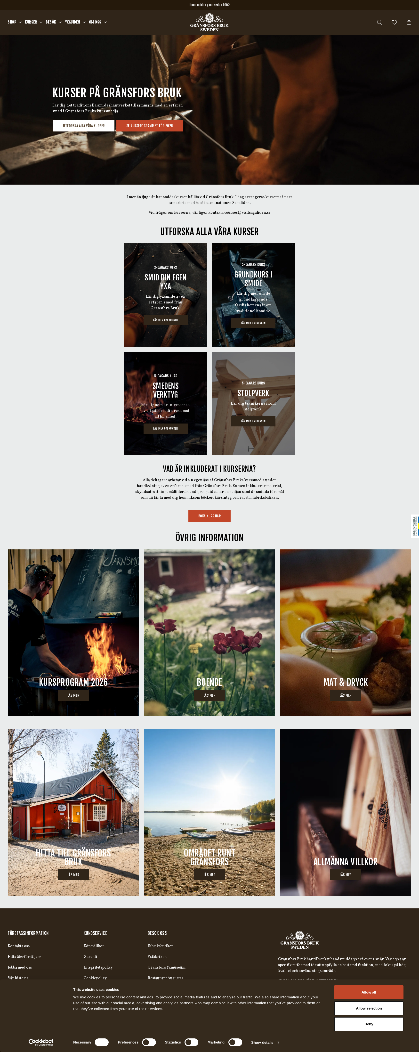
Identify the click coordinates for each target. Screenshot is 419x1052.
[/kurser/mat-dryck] (345, 632)
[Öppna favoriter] (394, 22)
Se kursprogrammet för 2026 (149, 126)
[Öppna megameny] (20, 22)
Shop (12, 22)
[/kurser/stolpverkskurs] (253, 403)
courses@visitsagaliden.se (247, 212)
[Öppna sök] (379, 22)
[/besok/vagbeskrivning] (73, 812)
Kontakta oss (19, 946)
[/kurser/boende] (209, 632)
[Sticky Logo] (415, 526)
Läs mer (73, 695)
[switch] (149, 1042)
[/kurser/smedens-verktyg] (165, 403)
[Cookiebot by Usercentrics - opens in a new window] (41, 1042)
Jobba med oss (20, 967)
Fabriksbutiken (161, 946)
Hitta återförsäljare (24, 957)
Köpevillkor (94, 946)
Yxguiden (72, 22)
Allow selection (369, 1008)
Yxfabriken (157, 957)
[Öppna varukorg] (409, 22)
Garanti (90, 957)
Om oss (95, 22)
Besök (51, 22)
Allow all (369, 992)
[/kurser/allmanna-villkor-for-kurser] (345, 812)
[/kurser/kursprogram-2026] (73, 632)
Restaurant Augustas (165, 978)
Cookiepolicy (95, 978)
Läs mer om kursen (165, 320)
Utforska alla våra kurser (84, 126)
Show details (262, 1042)
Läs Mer (73, 875)
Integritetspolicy (98, 967)
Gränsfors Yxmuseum (166, 967)
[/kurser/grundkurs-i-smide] (253, 295)
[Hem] (209, 22)
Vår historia (18, 978)
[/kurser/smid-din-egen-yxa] (165, 295)
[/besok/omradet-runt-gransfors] (209, 812)
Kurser (31, 22)
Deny (368, 1024)
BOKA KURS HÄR (209, 516)
